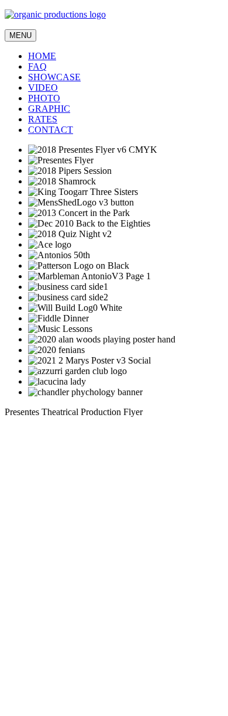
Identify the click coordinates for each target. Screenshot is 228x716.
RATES (42, 119)
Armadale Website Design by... (62, 695)
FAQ (37, 66)
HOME (42, 56)
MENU (20, 35)
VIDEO (43, 88)
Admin (17, 685)
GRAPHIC (49, 109)
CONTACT (50, 130)
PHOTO (44, 98)
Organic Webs (31, 706)
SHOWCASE (54, 77)
